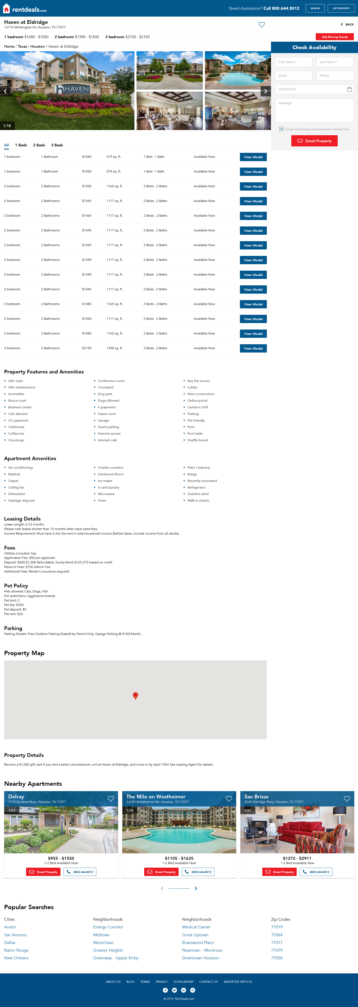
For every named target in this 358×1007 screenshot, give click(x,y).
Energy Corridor (108, 927)
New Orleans (16, 958)
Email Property (318, 140)
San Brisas (256, 796)
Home (9, 46)
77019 (277, 927)
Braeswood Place (198, 942)
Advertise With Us (238, 982)
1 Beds (21, 145)
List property (341, 8)
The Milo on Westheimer (155, 796)
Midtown (101, 935)
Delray (16, 796)
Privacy (162, 982)
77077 (277, 942)
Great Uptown (195, 935)
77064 (277, 935)
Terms (145, 982)
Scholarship (184, 982)
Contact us (208, 982)
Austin (10, 927)
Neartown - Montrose (202, 950)
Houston (37, 46)
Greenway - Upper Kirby (115, 958)
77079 (277, 950)
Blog (130, 982)
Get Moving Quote (335, 36)
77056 (277, 958)
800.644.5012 (281, 8)
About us (113, 982)
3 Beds (57, 145)
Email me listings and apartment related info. (318, 129)
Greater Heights (108, 950)
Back (349, 24)
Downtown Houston (200, 958)
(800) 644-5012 (83, 871)
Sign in (315, 8)
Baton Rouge (16, 950)
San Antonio (15, 935)
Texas (22, 46)
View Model (253, 157)
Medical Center (196, 927)
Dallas (9, 942)
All (6, 145)
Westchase (103, 942)
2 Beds (39, 145)
